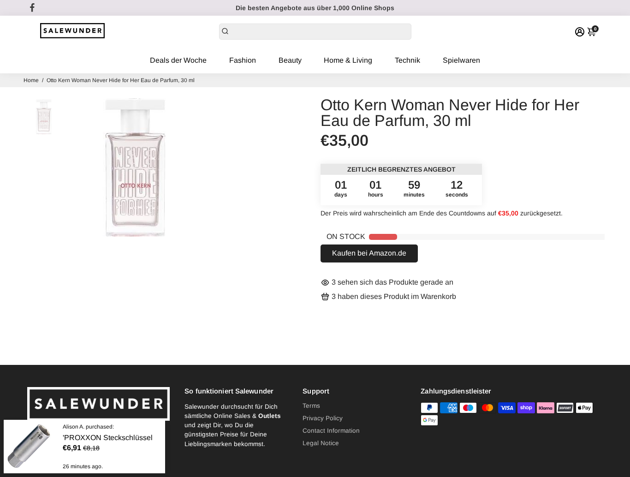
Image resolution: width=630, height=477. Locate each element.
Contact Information (331, 430)
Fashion (242, 60)
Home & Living (348, 60)
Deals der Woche (178, 60)
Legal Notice (321, 443)
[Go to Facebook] (32, 7)
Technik (407, 60)
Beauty (290, 60)
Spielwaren (461, 60)
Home (31, 80)
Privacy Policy (323, 418)
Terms (311, 405)
